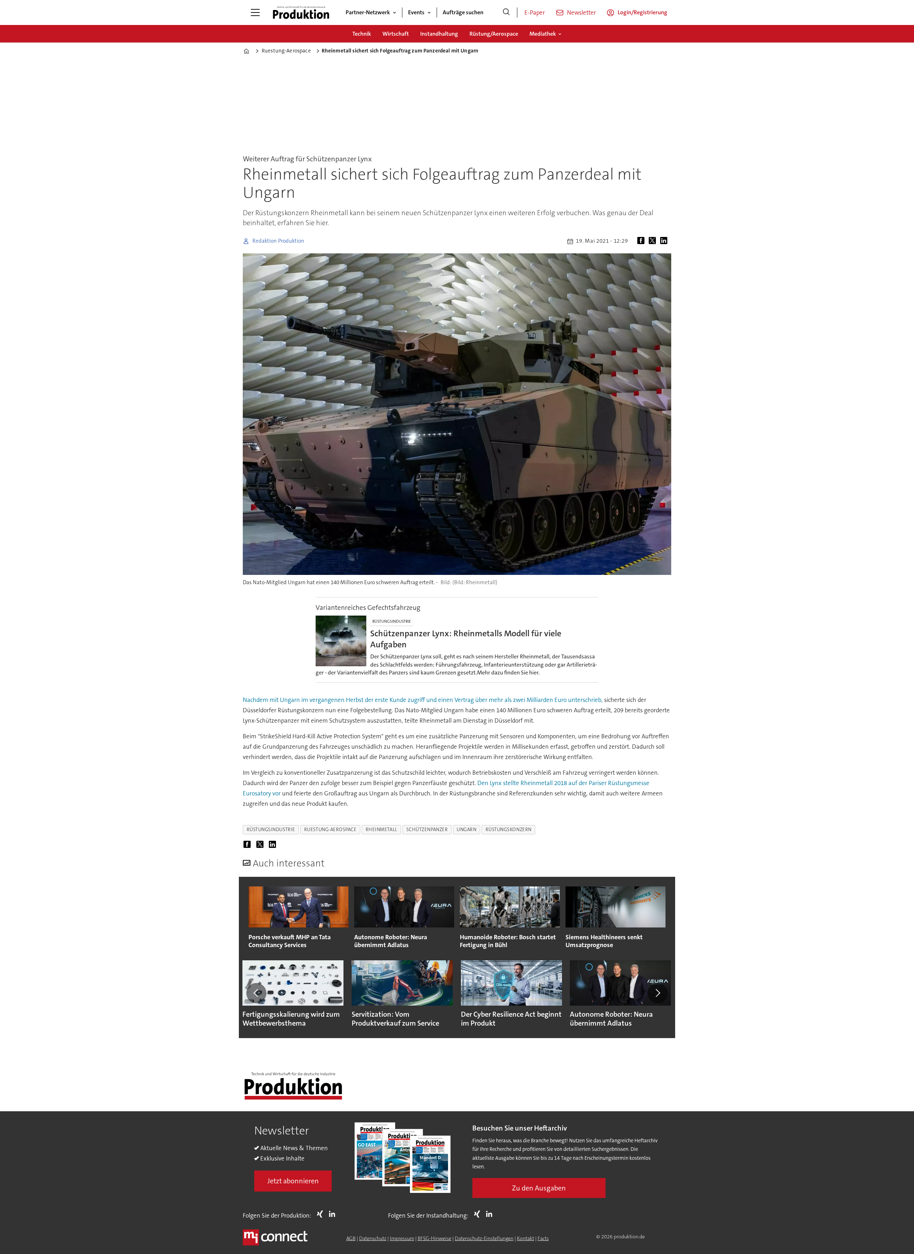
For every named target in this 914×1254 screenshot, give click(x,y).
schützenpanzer (427, 829)
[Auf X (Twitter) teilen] (653, 241)
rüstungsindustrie (271, 829)
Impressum (402, 1238)
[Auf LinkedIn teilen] (665, 241)
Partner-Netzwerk (368, 12)
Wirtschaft (395, 33)
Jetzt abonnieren (293, 1180)
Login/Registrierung (642, 12)
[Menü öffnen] (255, 12)
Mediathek (542, 33)
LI (333, 1214)
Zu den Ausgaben (539, 1188)
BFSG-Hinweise (434, 1238)
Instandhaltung (439, 33)
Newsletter (581, 12)
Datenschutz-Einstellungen (484, 1238)
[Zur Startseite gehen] (301, 12)
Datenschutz (372, 1238)
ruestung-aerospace (330, 829)
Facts (543, 1238)
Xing (321, 1214)
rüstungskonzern (509, 829)
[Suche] (506, 12)
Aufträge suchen (463, 12)
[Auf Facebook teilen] (642, 241)
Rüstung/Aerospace (493, 33)
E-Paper (534, 12)
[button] (256, 993)
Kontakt (525, 1238)
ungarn (466, 829)
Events (416, 12)
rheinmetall (381, 829)
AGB (351, 1238)
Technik (361, 33)
